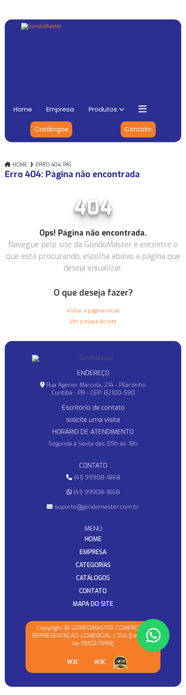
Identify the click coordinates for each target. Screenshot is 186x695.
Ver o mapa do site (93, 321)
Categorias (93, 565)
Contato (138, 129)
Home (22, 109)
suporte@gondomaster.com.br (96, 506)
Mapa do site (93, 604)
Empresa (60, 109)
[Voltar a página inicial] (93, 57)
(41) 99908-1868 (96, 477)
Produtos (103, 109)
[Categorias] (155, 109)
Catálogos (51, 129)
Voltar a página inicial (93, 310)
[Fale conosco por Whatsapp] (153, 635)
